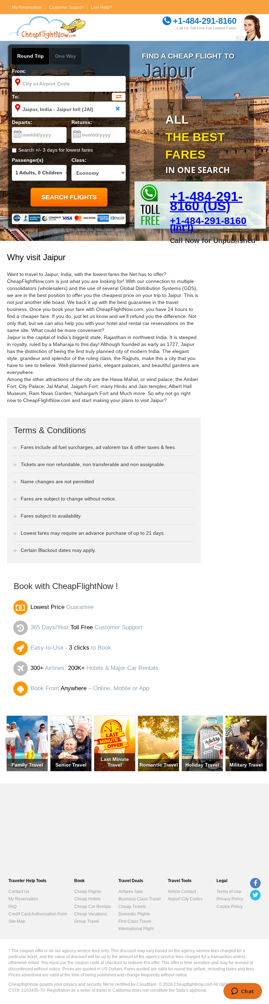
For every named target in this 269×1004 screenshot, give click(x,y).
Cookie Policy (229, 906)
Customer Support (66, 7)
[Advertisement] (236, 346)
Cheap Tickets (132, 906)
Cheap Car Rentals (92, 906)
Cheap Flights (87, 891)
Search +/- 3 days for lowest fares (55, 150)
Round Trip (30, 56)
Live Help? (101, 7)
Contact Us (18, 891)
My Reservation (27, 7)
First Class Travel (134, 921)
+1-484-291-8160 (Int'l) (208, 224)
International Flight (136, 928)
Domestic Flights (134, 914)
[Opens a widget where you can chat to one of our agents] (242, 991)
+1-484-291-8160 (204, 21)
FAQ (12, 906)
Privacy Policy (229, 898)
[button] (11, 744)
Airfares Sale (130, 891)
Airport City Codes (185, 898)
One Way (65, 56)
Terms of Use (228, 891)
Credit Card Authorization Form (37, 914)
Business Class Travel (139, 898)
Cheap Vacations (90, 914)
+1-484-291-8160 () (206, 199)
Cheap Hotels (87, 898)
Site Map (16, 921)
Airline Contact (182, 891)
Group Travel (86, 921)
